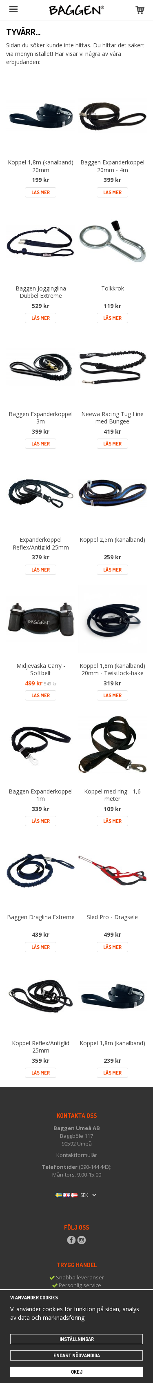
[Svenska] (58, 1194)
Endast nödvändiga (76, 1355)
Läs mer (40, 192)
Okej (76, 1372)
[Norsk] (74, 1194)
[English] (66, 1194)
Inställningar (77, 1339)
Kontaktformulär (76, 1155)
